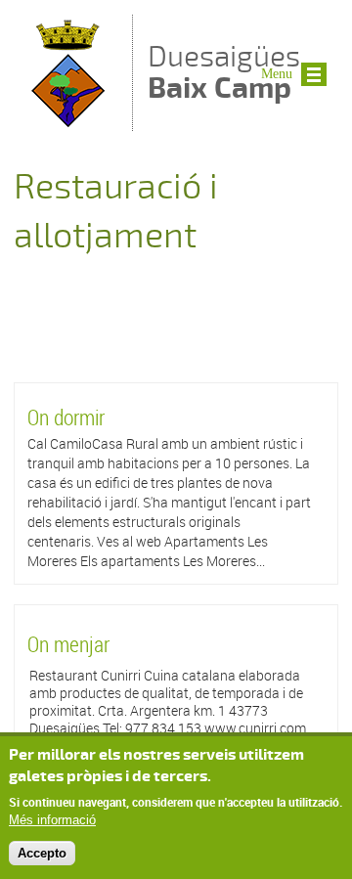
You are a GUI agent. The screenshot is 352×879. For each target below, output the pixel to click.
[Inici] (68, 121)
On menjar (68, 644)
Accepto (42, 853)
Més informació (52, 820)
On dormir (66, 417)
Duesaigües (224, 72)
